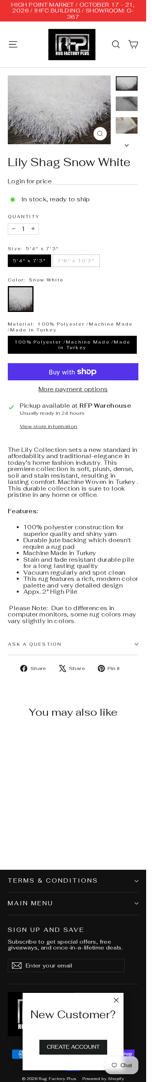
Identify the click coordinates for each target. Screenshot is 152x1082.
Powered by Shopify (103, 1078)
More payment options (73, 389)
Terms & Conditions (53, 880)
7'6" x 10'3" (76, 260)
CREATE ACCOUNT (73, 1046)
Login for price (30, 181)
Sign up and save (46, 929)
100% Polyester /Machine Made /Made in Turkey (72, 344)
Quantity (23, 216)
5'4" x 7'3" (29, 260)
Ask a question (35, 644)
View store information (49, 426)
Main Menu (30, 903)
